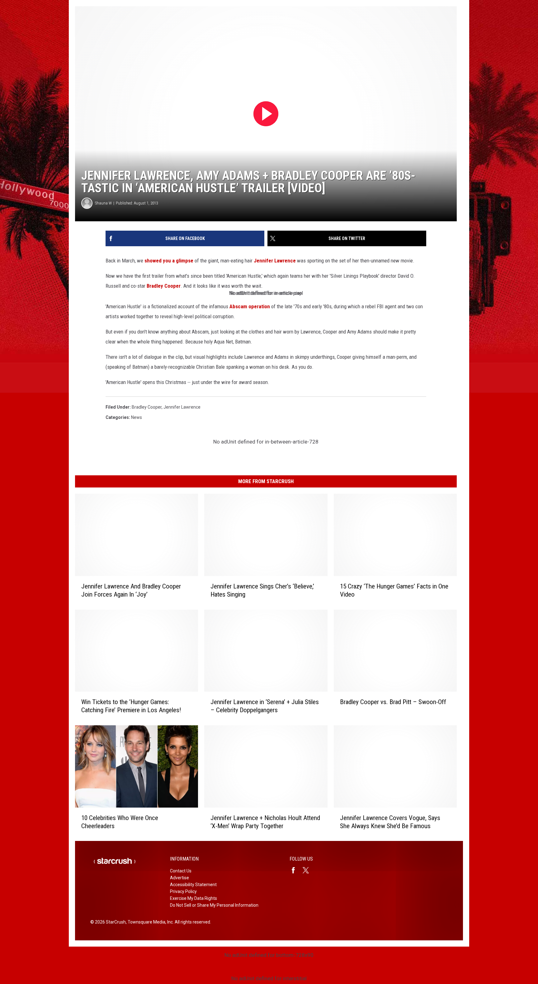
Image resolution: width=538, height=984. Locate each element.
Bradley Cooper (164, 286)
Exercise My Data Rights (193, 898)
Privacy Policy (183, 891)
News (136, 417)
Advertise (179, 877)
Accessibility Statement (193, 884)
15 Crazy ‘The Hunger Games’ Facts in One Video (394, 590)
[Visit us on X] (308, 870)
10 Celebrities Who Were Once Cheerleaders (119, 821)
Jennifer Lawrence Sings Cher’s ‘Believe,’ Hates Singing (262, 590)
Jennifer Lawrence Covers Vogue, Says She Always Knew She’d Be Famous (390, 821)
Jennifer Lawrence (275, 260)
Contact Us (180, 870)
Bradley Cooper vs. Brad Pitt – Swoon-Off (393, 702)
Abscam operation (249, 306)
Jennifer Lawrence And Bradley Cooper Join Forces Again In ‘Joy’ (131, 590)
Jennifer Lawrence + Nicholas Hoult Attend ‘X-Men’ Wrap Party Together (265, 821)
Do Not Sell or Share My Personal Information (214, 905)
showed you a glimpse (168, 260)
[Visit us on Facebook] (296, 870)
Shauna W (103, 203)
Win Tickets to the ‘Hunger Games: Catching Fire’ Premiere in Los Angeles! (131, 706)
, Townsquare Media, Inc (149, 921)
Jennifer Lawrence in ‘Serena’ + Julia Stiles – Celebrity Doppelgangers (264, 706)
